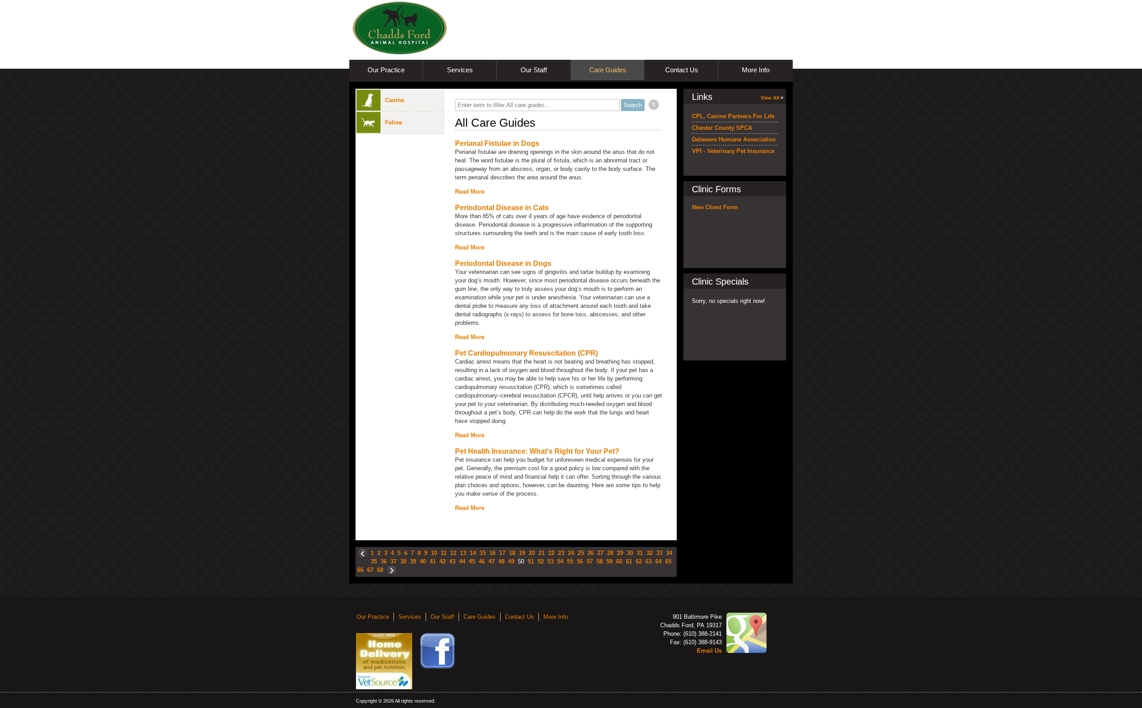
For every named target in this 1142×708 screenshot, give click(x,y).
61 (629, 561)
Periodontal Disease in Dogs (503, 263)
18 (512, 553)
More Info (756, 70)
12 (453, 553)
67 (370, 570)
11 (444, 553)
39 (413, 561)
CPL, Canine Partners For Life (733, 116)
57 (590, 561)
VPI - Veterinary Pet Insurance (733, 151)
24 (571, 553)
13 (463, 553)
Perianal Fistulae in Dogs (497, 143)
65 (668, 561)
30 (630, 553)
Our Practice (386, 70)
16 (492, 553)
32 (649, 553)
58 (599, 561)
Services (460, 70)
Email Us (709, 650)
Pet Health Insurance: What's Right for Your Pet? (537, 451)
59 (609, 561)
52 (541, 561)
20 (532, 553)
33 (659, 553)
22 (551, 553)
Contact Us (681, 70)
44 (462, 561)
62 (639, 561)
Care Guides (607, 70)
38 (403, 561)
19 (522, 553)
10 (434, 553)
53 (550, 561)
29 (620, 553)
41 (433, 561)
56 (580, 561)
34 (669, 553)
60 (619, 561)
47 (491, 561)
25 (581, 553)
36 (384, 561)
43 (452, 561)
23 (561, 553)
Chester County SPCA (722, 127)
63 (648, 561)
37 (393, 561)
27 (600, 553)
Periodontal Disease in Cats (502, 207)
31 (640, 553)
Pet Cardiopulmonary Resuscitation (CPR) (526, 353)
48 (501, 561)
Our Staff (534, 70)
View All (770, 97)
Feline (393, 122)
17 (502, 553)
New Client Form (715, 207)
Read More (469, 191)
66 (360, 570)
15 (483, 553)
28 (610, 553)
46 (482, 561)
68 (380, 570)
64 (658, 561)
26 (591, 553)
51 (531, 561)
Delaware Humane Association (734, 139)
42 (442, 561)
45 (472, 561)
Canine (394, 100)
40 (423, 561)
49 (511, 561)
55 (570, 561)
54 (560, 561)
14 (473, 553)
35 (374, 561)
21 (541, 553)
